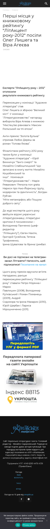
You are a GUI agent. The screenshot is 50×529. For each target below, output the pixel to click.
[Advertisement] (25, 69)
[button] (4, 3)
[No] (46, 520)
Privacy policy (29, 525)
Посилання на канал (33, 264)
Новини (15, 10)
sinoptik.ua (28, 494)
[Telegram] (28, 499)
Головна (6, 10)
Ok (18, 525)
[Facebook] (21, 499)
